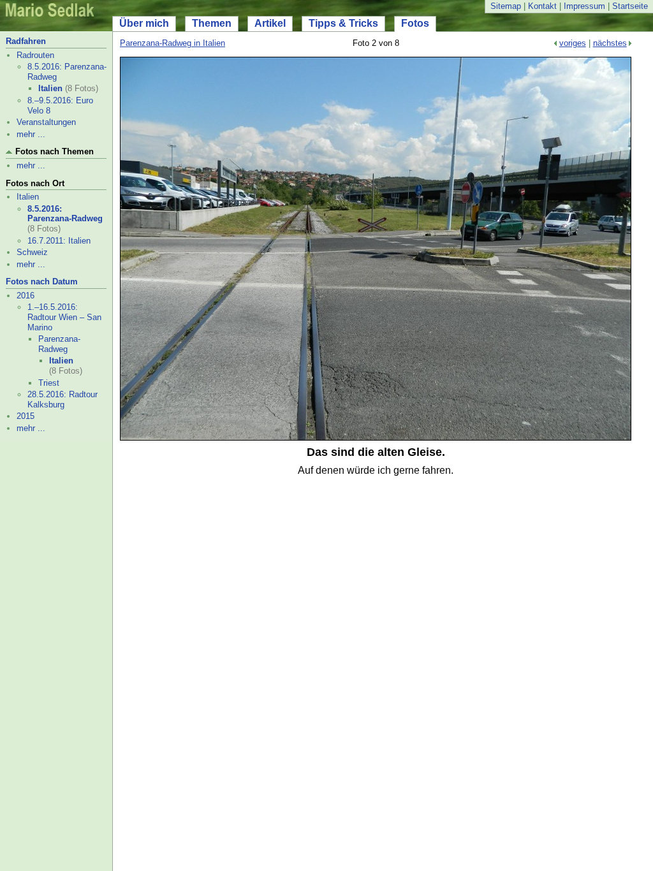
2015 (25, 416)
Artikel (270, 23)
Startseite (630, 6)
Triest (48, 383)
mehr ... (31, 134)
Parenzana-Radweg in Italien (172, 43)
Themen (211, 23)
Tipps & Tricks (343, 23)
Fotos (415, 23)
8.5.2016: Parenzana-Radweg (65, 214)
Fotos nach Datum (42, 281)
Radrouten (35, 55)
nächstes (610, 43)
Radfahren (26, 41)
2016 (25, 295)
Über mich (144, 23)
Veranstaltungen (46, 122)
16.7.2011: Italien (59, 240)
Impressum (584, 6)
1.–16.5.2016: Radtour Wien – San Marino (64, 317)
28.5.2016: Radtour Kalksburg (62, 399)
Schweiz (32, 252)
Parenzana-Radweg (59, 344)
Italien (50, 88)
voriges (572, 43)
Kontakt (542, 6)
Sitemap (505, 6)
